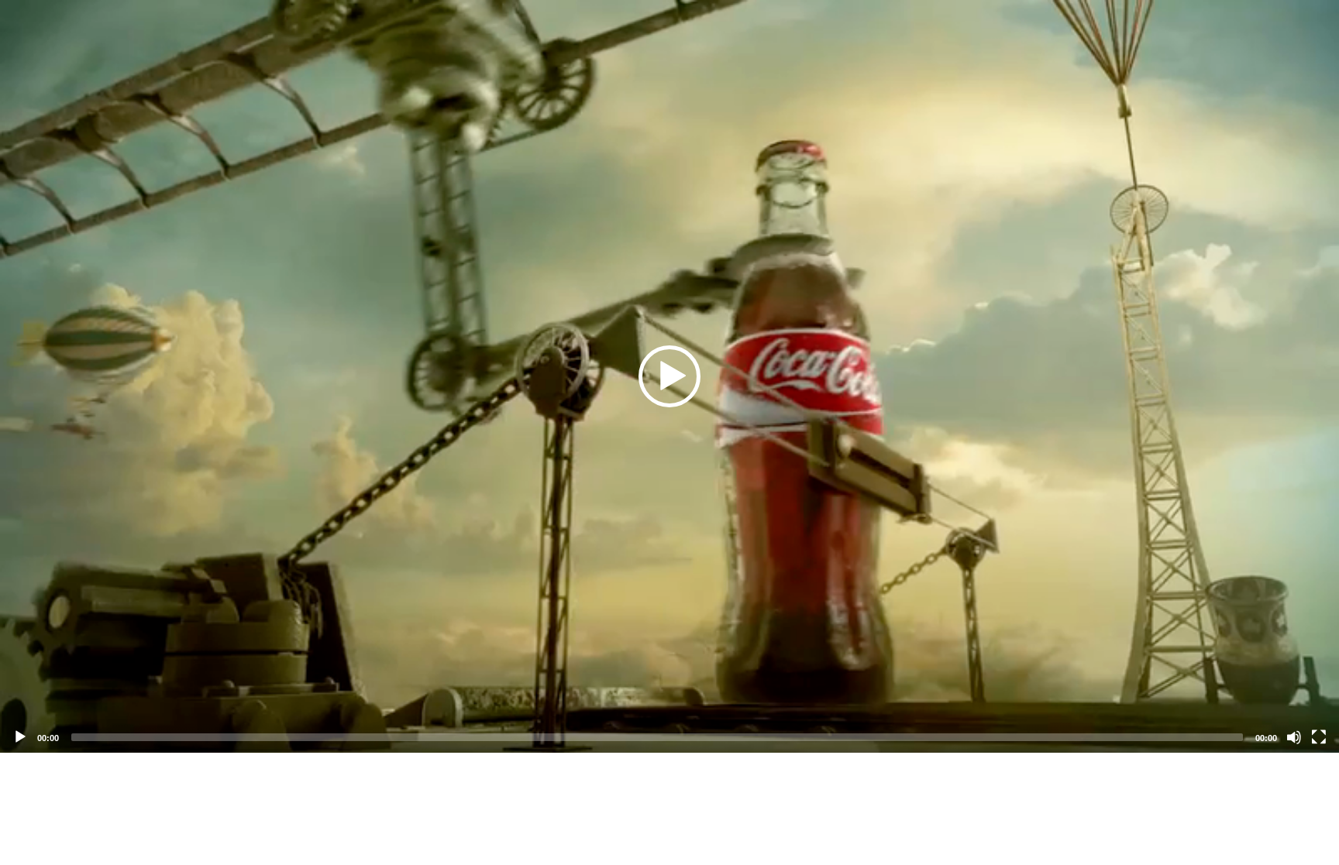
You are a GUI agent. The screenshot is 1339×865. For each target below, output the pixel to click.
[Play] (20, 737)
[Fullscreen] (1319, 737)
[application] (669, 376)
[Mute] (1294, 737)
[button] (669, 376)
